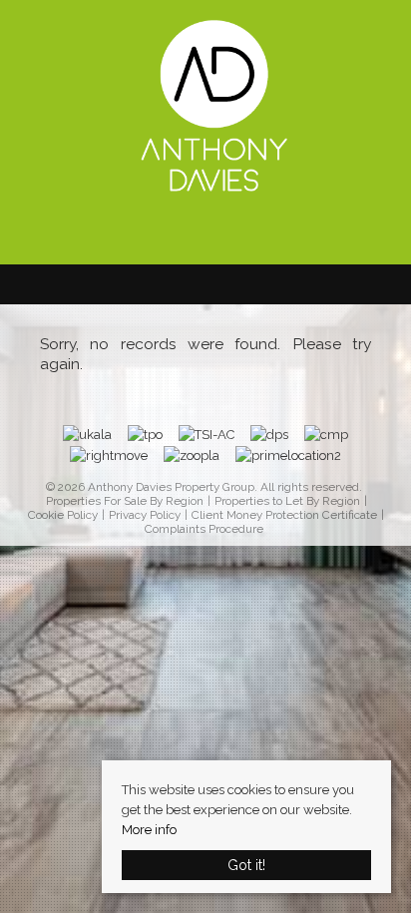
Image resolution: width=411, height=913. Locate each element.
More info (149, 829)
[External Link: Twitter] (215, 234)
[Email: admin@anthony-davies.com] (196, 232)
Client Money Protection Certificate (284, 515)
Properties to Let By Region (287, 501)
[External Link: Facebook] (205, 234)
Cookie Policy (63, 515)
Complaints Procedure (204, 529)
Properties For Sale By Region (125, 501)
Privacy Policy (145, 515)
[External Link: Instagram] (225, 234)
